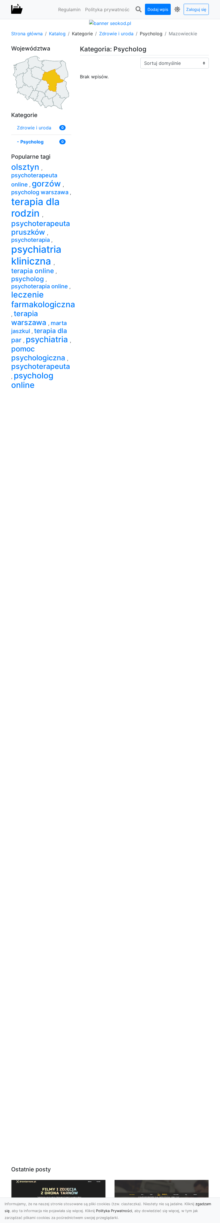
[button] (138, 9)
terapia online (33, 271)
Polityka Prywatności (114, 1211)
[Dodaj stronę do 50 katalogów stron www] (110, 23)
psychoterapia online (40, 286)
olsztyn (26, 167)
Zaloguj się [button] (196, 9)
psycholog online (32, 380)
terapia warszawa (29, 317)
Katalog (57, 33)
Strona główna (27, 33)
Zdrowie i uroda (116, 33)
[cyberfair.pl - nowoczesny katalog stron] (17, 9)
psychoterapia (31, 239)
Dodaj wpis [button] (158, 9)
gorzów (47, 183)
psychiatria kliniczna (36, 255)
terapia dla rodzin (35, 207)
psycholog (28, 279)
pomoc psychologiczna (39, 353)
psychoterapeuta (40, 366)
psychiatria (48, 339)
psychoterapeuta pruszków (40, 227)
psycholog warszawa (40, 192)
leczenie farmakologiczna (43, 299)
